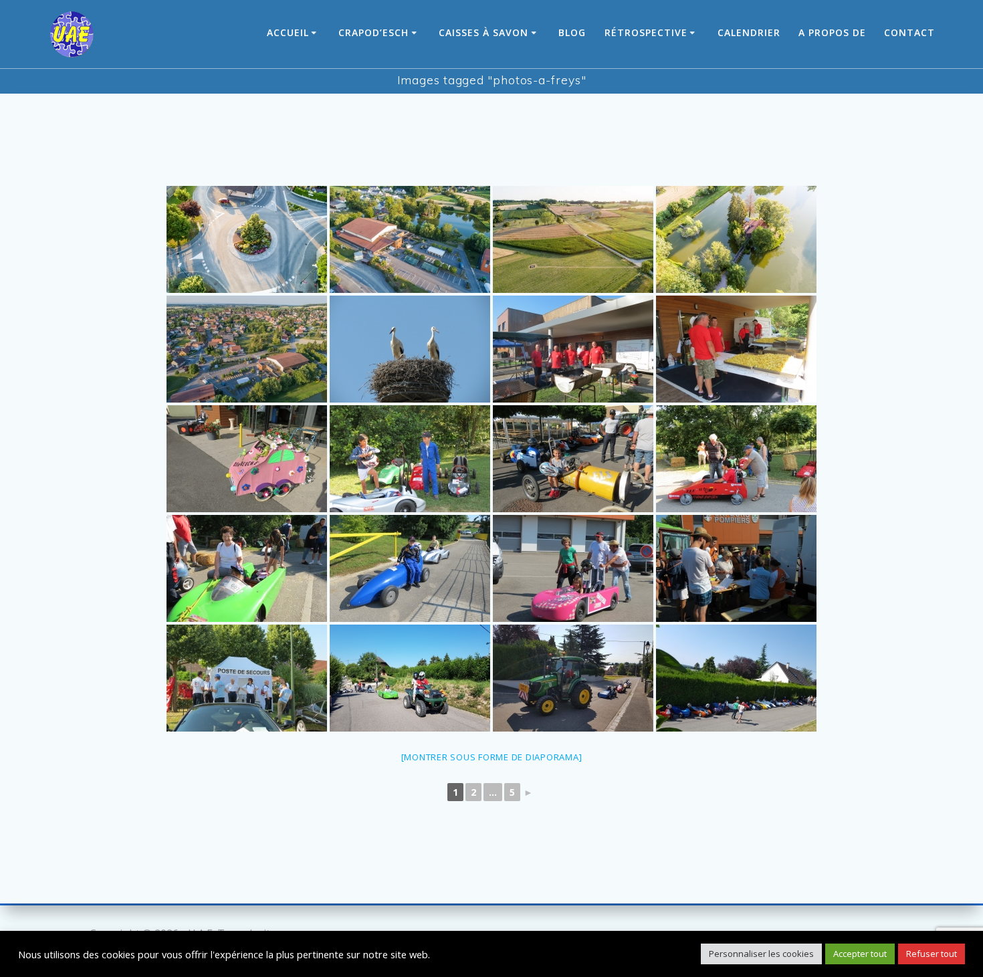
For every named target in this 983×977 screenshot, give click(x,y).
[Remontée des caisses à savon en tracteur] (573, 678)
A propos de (832, 32)
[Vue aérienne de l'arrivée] (410, 239)
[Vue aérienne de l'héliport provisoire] (573, 239)
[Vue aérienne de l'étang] (736, 239)
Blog (572, 32)
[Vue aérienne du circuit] (247, 239)
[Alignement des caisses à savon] (736, 678)
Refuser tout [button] (931, 954)
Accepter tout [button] (860, 954)
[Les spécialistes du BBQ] (573, 349)
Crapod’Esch (373, 32)
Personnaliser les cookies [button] (761, 954)
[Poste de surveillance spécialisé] (410, 349)
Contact (909, 32)
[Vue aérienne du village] (247, 349)
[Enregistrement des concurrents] (736, 568)
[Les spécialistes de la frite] (736, 349)
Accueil (288, 32)
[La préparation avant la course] (410, 458)
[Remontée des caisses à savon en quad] (410, 678)
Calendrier (749, 32)
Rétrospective (646, 32)
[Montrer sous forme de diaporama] (491, 757)
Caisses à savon (483, 32)
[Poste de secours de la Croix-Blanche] (247, 678)
